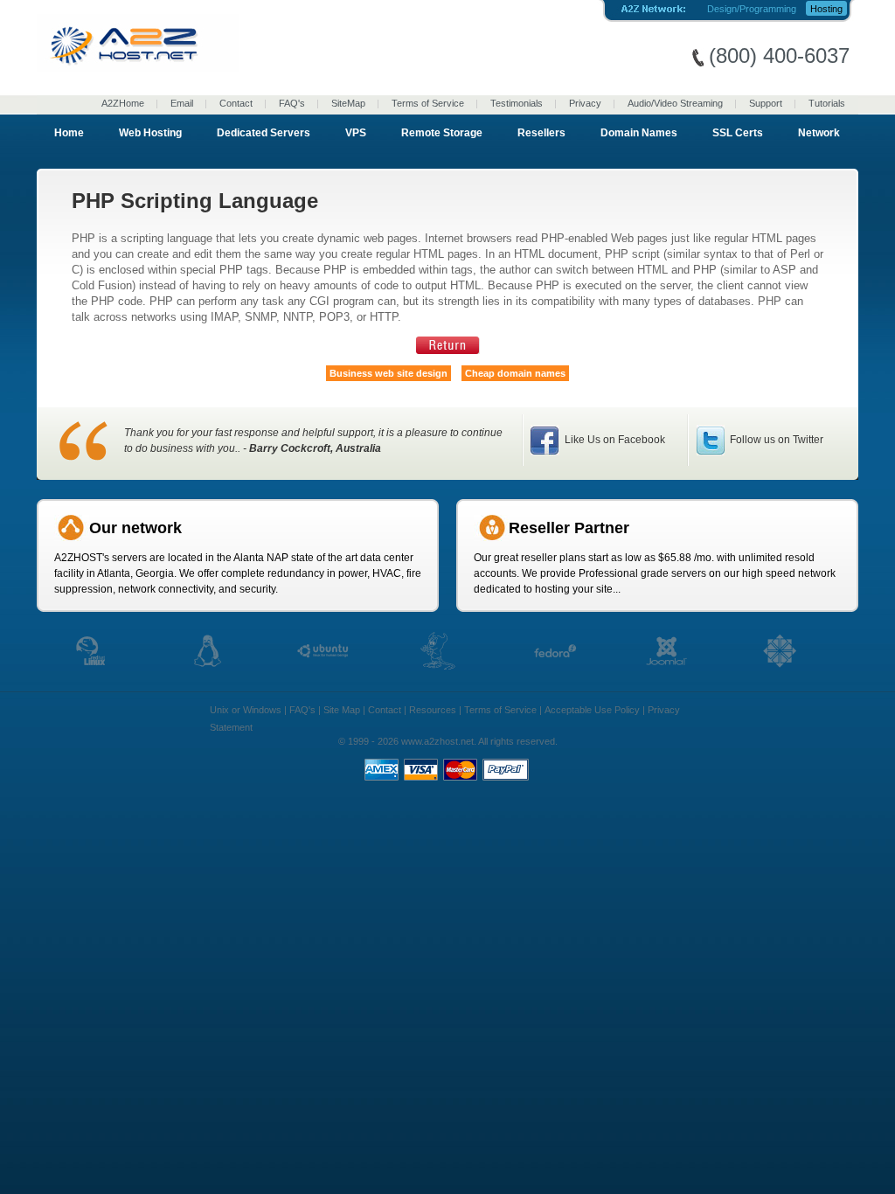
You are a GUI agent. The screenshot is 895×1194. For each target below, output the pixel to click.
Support (765, 103)
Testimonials (516, 103)
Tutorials (826, 103)
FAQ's (292, 103)
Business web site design (389, 373)
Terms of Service (428, 103)
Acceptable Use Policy (592, 710)
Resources (432, 710)
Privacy (585, 103)
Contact (236, 103)
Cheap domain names (515, 373)
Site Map (341, 710)
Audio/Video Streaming (675, 103)
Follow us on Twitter (775, 440)
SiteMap (348, 103)
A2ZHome (122, 103)
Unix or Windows (245, 710)
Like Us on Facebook (613, 440)
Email (181, 103)
